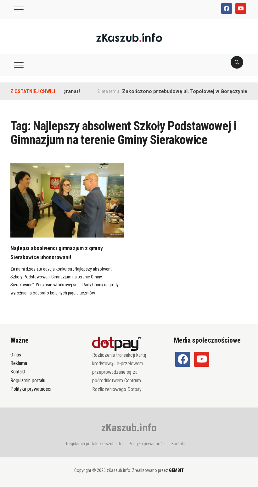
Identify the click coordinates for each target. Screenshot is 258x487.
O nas (15, 355)
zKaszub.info (129, 427)
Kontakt (17, 372)
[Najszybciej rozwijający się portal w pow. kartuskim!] (129, 37)
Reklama (18, 363)
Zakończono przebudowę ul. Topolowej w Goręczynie (180, 91)
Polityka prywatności (30, 389)
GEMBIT (176, 470)
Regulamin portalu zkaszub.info (94, 443)
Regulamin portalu (27, 380)
